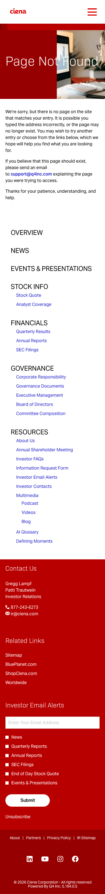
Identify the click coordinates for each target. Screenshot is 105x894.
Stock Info (29, 286)
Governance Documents (40, 386)
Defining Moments (34, 541)
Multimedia (27, 495)
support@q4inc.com (31, 174)
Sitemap (21, 655)
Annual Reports (31, 341)
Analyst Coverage (33, 304)
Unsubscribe (17, 817)
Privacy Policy (59, 838)
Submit (27, 800)
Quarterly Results (33, 331)
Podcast (30, 503)
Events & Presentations (51, 268)
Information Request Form (42, 468)
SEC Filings (27, 350)
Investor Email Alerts (36, 477)
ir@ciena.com (24, 614)
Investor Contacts (34, 486)
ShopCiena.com (28, 673)
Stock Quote (28, 295)
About (15, 838)
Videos (29, 512)
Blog (26, 521)
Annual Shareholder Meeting (44, 450)
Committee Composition (40, 413)
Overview (27, 232)
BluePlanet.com (28, 664)
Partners (33, 838)
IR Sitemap (86, 838)
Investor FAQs (30, 459)
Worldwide (23, 683)
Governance (32, 368)
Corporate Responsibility (41, 377)
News (20, 250)
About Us (25, 441)
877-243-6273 (24, 607)
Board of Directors (34, 404)
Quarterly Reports (29, 746)
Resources (29, 432)
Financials (29, 323)
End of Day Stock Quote (35, 774)
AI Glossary (27, 532)
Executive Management (39, 395)
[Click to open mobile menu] (92, 12)
